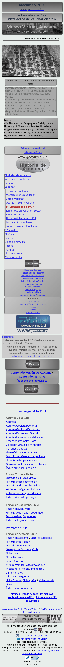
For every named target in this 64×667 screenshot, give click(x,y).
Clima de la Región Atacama (22, 576)
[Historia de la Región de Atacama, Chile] (32, 623)
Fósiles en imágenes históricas (23, 489)
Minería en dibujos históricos (23, 485)
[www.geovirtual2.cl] (32, 332)
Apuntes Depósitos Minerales (23, 433)
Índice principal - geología (21, 468)
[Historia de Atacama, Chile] (33, 172)
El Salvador (11, 230)
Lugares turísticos (41, 538)
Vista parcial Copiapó (33, 284)
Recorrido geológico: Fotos (21, 441)
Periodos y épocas (16, 448)
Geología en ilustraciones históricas (26, 464)
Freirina (9, 249)
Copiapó (9, 183)
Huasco (9, 245)
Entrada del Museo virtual (21, 478)
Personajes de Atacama (33, 273)
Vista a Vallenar (15, 199)
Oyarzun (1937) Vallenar (20, 202)
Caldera (9, 238)
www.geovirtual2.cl (32, 411)
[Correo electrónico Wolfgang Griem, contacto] (36, 629)
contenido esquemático (21, 597)
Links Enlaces (13, 580)
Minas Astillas (33, 301)
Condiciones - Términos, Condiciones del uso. (32, 356)
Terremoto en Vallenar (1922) (23, 210)
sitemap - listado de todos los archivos (32, 594)
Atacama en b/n (35, 565)
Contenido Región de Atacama (31, 372)
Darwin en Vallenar (17, 191)
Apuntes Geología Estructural (23, 429)
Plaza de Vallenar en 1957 (21, 218)
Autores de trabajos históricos (23, 493)
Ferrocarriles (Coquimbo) (21, 516)
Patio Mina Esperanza (33, 278)
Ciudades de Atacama (18, 175)
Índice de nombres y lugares (32, 381)
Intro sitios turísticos (17, 179)
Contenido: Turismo (32, 376)
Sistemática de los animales (22, 452)
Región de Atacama (17, 538)
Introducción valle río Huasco (32, 304)
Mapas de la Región (17, 568)
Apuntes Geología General (21, 425)
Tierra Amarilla (13, 257)
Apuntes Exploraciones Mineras (24, 437)
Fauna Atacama (15, 561)
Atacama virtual (33, 148)
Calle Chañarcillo (32, 287)
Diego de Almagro (15, 242)
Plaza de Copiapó (33, 290)
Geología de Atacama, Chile (22, 549)
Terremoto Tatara (16, 214)
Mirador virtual (15, 565)
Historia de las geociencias (21, 460)
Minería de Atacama (18, 545)
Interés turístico (33, 152)
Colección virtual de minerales (23, 445)
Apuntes (11, 422)
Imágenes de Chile (16, 528)
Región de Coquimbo (18, 509)
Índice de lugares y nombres (22, 520)
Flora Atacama (14, 557)
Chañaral (10, 234)
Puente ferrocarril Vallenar (21, 226)
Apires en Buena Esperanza (32, 295)
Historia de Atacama (32, 612)
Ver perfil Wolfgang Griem (34, 639)
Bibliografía (29, 580)
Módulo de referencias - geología (25, 456)
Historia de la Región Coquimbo (24, 512)
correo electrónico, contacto (34, 636)
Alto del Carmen (14, 253)
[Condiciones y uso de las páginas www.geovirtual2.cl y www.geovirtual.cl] (40, 629)
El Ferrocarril (13, 553)
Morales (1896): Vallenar (20, 195)
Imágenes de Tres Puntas (32, 276)
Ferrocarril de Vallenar (19, 222)
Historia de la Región (18, 541)
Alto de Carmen (33, 313)
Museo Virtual (31, 609)
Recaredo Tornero (32, 270)
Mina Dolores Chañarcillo (32, 281)
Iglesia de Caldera (33, 292)
